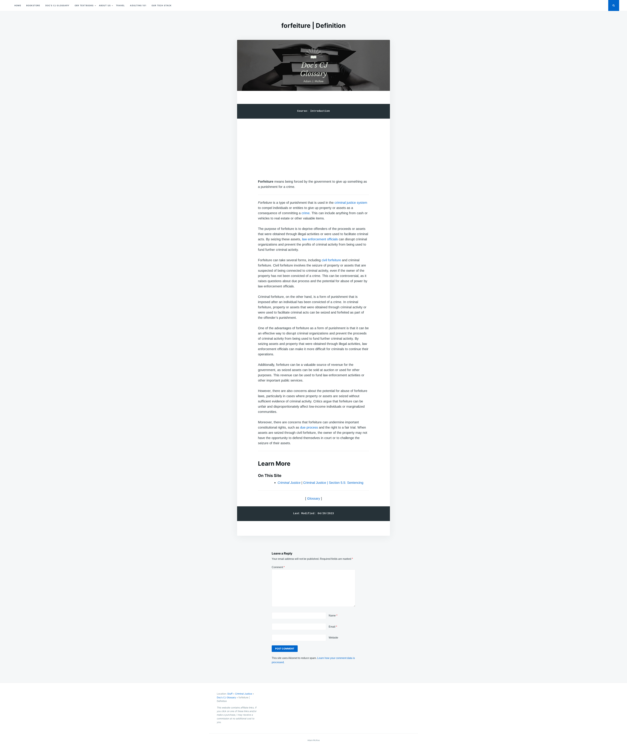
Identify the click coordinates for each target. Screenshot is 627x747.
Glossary (313, 498)
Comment (278, 567)
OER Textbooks (84, 5)
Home (17, 5)
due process (309, 427)
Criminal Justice (243, 693)
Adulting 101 (138, 5)
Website (333, 637)
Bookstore (33, 5)
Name (333, 615)
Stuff (230, 693)
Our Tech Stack (162, 5)
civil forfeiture (331, 260)
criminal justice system (351, 202)
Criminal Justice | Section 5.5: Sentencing (333, 482)
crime (306, 213)
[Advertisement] (313, 145)
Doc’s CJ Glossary (57, 5)
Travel (120, 5)
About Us (105, 5)
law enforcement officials (320, 239)
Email (333, 626)
